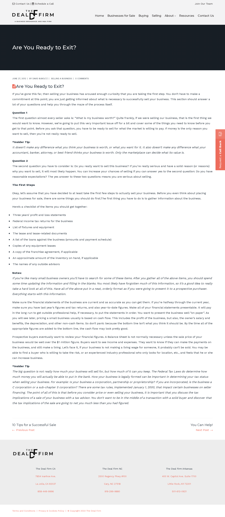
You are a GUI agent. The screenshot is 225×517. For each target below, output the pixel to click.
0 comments (82, 78)
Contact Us (23, 3)
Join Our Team (204, 3)
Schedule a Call (44, 3)
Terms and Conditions (23, 511)
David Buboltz (40, 78)
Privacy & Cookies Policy (51, 511)
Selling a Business (61, 78)
